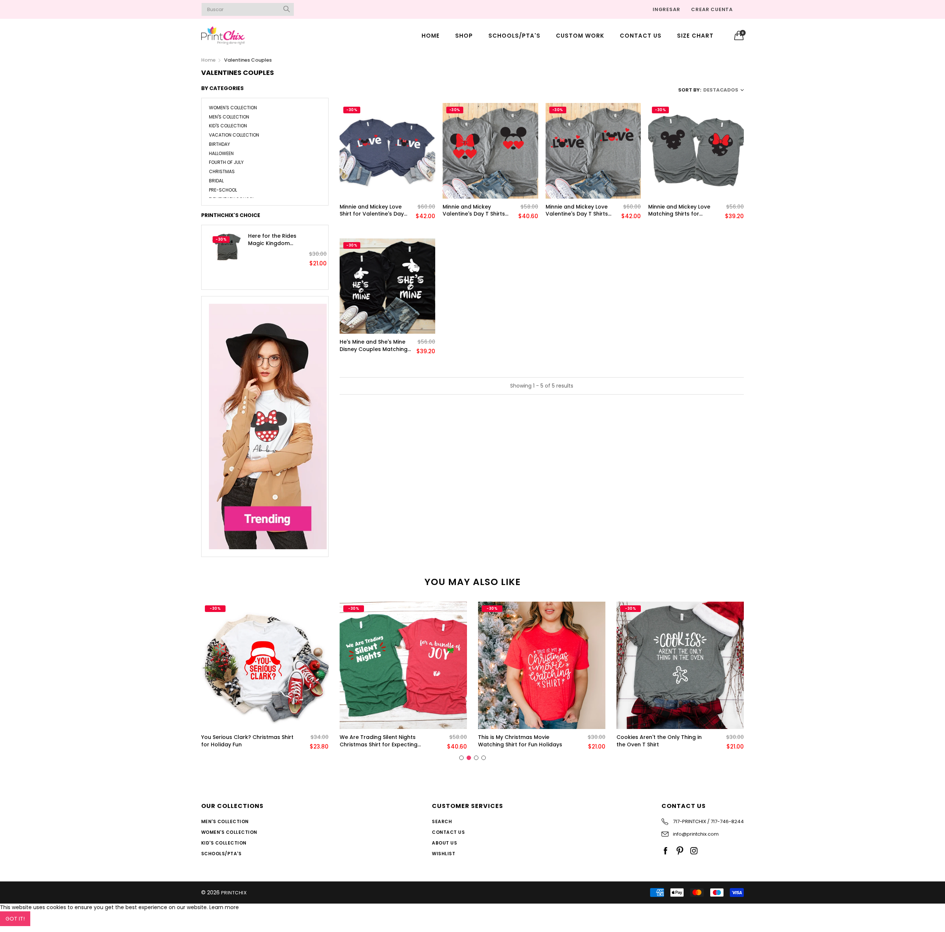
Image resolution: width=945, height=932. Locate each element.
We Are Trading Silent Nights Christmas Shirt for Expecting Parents (378, 741)
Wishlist (443, 853)
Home (431, 35)
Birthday (219, 144)
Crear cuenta (712, 9)
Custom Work (580, 35)
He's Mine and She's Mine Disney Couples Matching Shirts (374, 345)
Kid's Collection (228, 126)
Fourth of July (226, 162)
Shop (464, 35)
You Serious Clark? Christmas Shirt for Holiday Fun (247, 741)
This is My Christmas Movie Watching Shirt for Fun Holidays (520, 741)
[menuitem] (430, 35)
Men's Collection (229, 117)
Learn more (224, 907)
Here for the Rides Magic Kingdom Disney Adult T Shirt (273, 240)
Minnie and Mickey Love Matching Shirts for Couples (679, 210)
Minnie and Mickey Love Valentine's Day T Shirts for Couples (577, 210)
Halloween (221, 153)
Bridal (216, 181)
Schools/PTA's (514, 35)
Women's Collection (233, 108)
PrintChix (234, 892)
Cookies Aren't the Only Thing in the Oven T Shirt (659, 741)
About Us (444, 843)
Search (442, 821)
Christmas (222, 171)
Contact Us (641, 35)
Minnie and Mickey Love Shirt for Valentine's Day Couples (372, 210)
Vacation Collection (234, 135)
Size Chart (695, 35)
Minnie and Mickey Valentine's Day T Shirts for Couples (474, 210)
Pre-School (223, 190)
